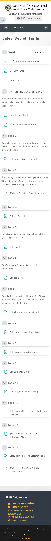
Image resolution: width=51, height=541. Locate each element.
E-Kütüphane (18, 520)
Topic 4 (12, 207)
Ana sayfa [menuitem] (6, 28)
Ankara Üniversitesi (23, 503)
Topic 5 (12, 227)
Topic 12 (13, 402)
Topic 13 (13, 425)
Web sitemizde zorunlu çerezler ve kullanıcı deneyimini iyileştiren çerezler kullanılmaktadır (25, 534)
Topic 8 (12, 323)
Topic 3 (12, 170)
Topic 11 (13, 383)
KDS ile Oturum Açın (31, 18)
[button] (4, 52)
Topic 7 (12, 288)
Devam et (25, 538)
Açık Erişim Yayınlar (23, 516)
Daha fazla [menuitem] (16, 27)
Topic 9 (12, 343)
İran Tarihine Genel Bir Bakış (25, 91)
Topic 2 (12, 135)
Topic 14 (13, 447)
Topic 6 (12, 258)
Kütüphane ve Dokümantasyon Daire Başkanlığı (21, 510)
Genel (11, 52)
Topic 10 (13, 363)
